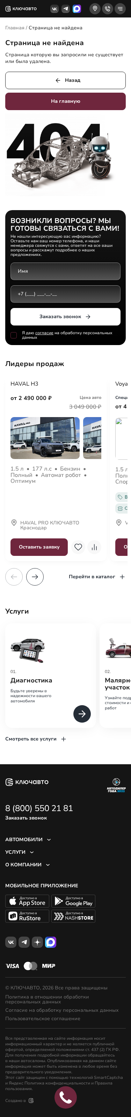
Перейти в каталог (92, 576)
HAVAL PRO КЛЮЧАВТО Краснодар (49, 526)
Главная (14, 27)
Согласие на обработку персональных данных (62, 1010)
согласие (44, 333)
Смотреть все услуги (31, 739)
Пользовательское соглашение (42, 1018)
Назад (72, 80)
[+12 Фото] (55, 438)
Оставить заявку (39, 547)
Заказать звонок (60, 316)
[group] (50, 675)
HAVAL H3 (24, 384)
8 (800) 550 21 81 (39, 808)
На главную (65, 101)
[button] (35, 577)
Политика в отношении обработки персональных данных (47, 999)
